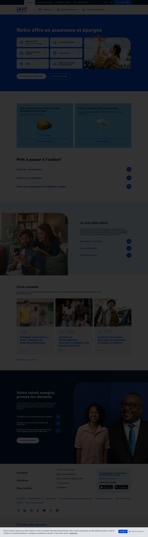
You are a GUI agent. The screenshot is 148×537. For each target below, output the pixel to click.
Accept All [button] (123, 531)
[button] (136, 531)
